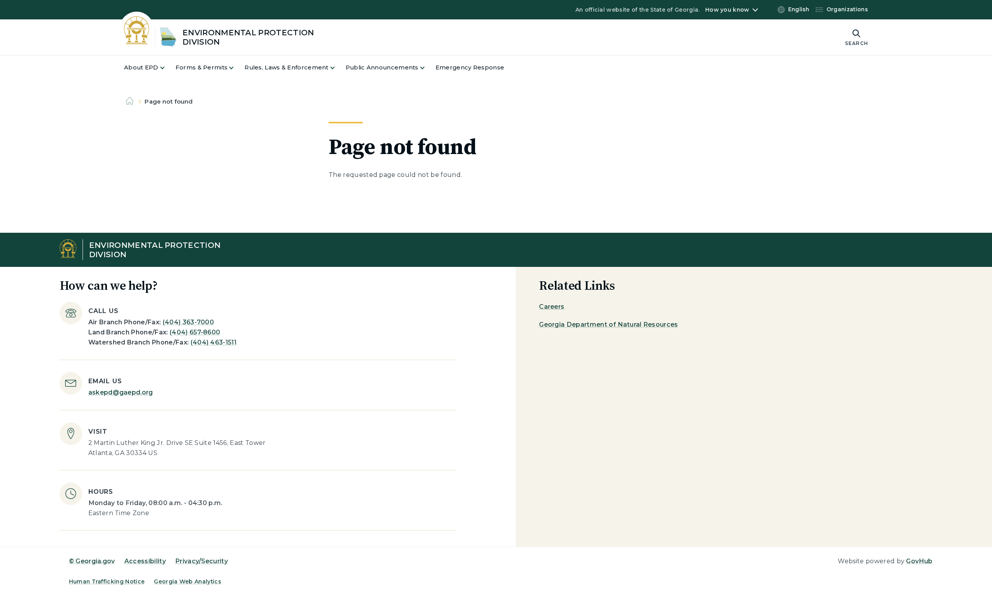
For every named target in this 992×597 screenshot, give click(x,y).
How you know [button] (727, 10)
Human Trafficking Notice (107, 581)
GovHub (919, 561)
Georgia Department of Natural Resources (608, 324)
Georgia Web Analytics (187, 581)
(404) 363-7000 (188, 322)
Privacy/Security (201, 561)
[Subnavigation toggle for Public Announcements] (427, 67)
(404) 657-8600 (195, 332)
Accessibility (145, 561)
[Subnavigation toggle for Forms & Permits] (236, 67)
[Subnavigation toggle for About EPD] (167, 67)
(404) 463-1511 (213, 342)
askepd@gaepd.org (120, 392)
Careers (551, 306)
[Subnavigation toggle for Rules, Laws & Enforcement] (337, 67)
